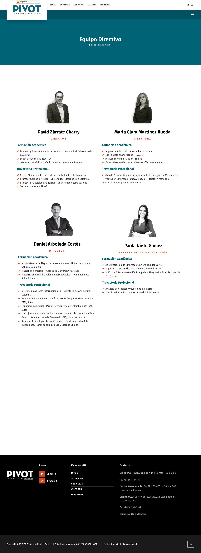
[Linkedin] (187, 5)
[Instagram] (192, 5)
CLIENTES (76, 489)
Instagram (52, 480)
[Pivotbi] (27, 10)
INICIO (74, 473)
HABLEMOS (77, 494)
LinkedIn (51, 473)
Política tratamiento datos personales (121, 544)
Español (23, 2)
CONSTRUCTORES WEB (86, 544)
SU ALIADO (77, 478)
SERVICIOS (77, 483)
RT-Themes (29, 544)
